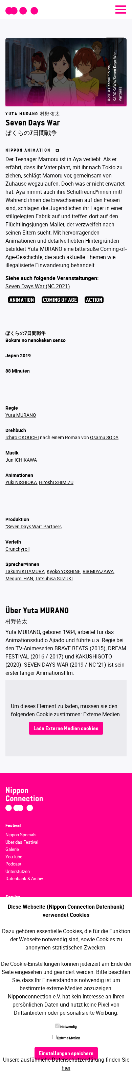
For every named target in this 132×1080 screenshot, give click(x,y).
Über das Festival (21, 842)
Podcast (13, 864)
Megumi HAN (19, 578)
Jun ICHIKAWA (21, 460)
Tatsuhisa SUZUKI (54, 578)
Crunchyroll (17, 549)
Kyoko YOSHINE (64, 571)
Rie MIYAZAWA (98, 571)
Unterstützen (17, 871)
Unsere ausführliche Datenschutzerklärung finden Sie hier (66, 1064)
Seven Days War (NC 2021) (37, 286)
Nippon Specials (21, 835)
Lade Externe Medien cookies (66, 729)
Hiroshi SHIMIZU (56, 482)
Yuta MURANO (20, 415)
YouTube (13, 857)
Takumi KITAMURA (25, 571)
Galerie (12, 849)
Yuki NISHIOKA (21, 482)
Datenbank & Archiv (24, 878)
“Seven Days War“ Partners (33, 526)
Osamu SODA (104, 437)
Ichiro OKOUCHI (22, 437)
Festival (13, 825)
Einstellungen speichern (66, 1054)
